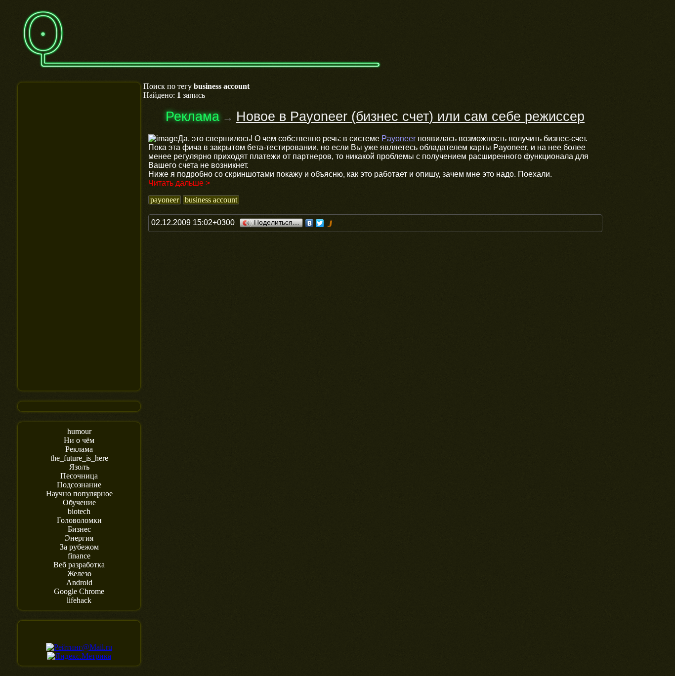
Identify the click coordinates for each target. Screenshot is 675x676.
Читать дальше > (179, 183)
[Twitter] (320, 223)
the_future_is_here (79, 458)
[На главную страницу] (201, 72)
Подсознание (79, 484)
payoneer (164, 200)
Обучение (79, 502)
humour (79, 431)
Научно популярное (79, 493)
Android (79, 582)
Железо (79, 573)
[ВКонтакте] (309, 223)
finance (79, 556)
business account (211, 200)
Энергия (79, 538)
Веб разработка (79, 564)
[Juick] (330, 223)
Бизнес (79, 529)
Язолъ (79, 467)
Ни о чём (79, 440)
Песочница (79, 476)
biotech (79, 511)
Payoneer (398, 138)
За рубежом (79, 547)
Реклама (79, 449)
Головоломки (79, 520)
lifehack (79, 600)
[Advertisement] (79, 235)
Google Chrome (79, 591)
